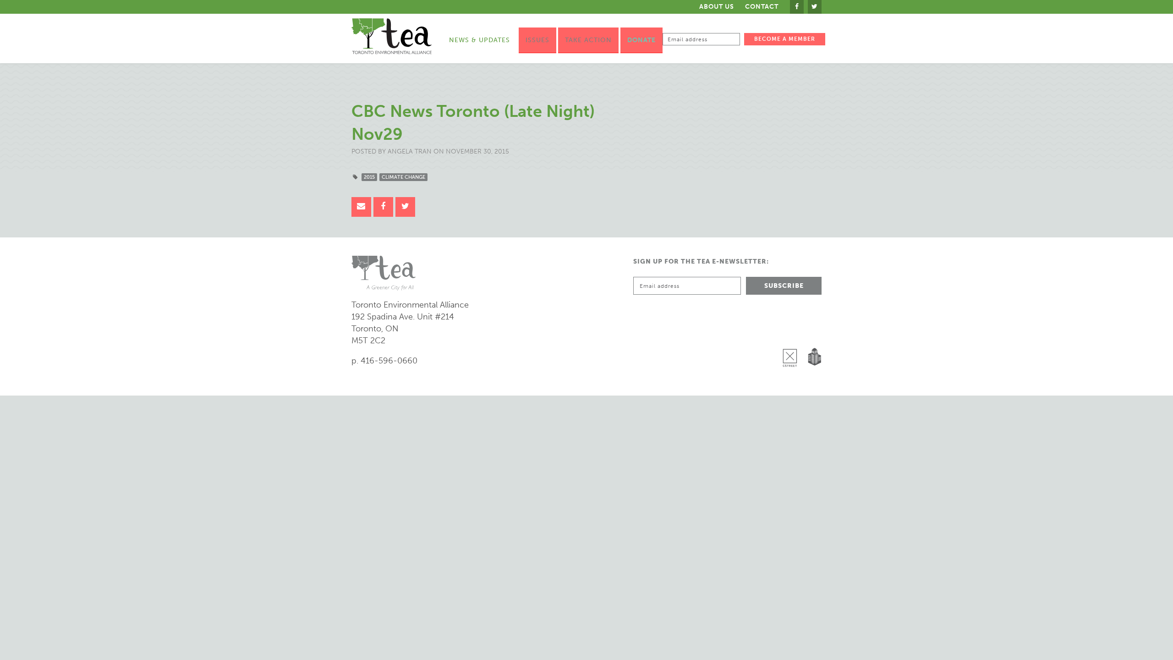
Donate (641, 40)
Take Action (588, 40)
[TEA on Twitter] (815, 7)
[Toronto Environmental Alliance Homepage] (391, 36)
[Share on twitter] (405, 207)
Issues (537, 40)
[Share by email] (361, 207)
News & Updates (479, 40)
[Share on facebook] (383, 207)
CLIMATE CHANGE (403, 177)
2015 (369, 177)
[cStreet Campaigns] (792, 334)
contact (761, 7)
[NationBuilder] (813, 334)
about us (716, 7)
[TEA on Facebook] (797, 7)
